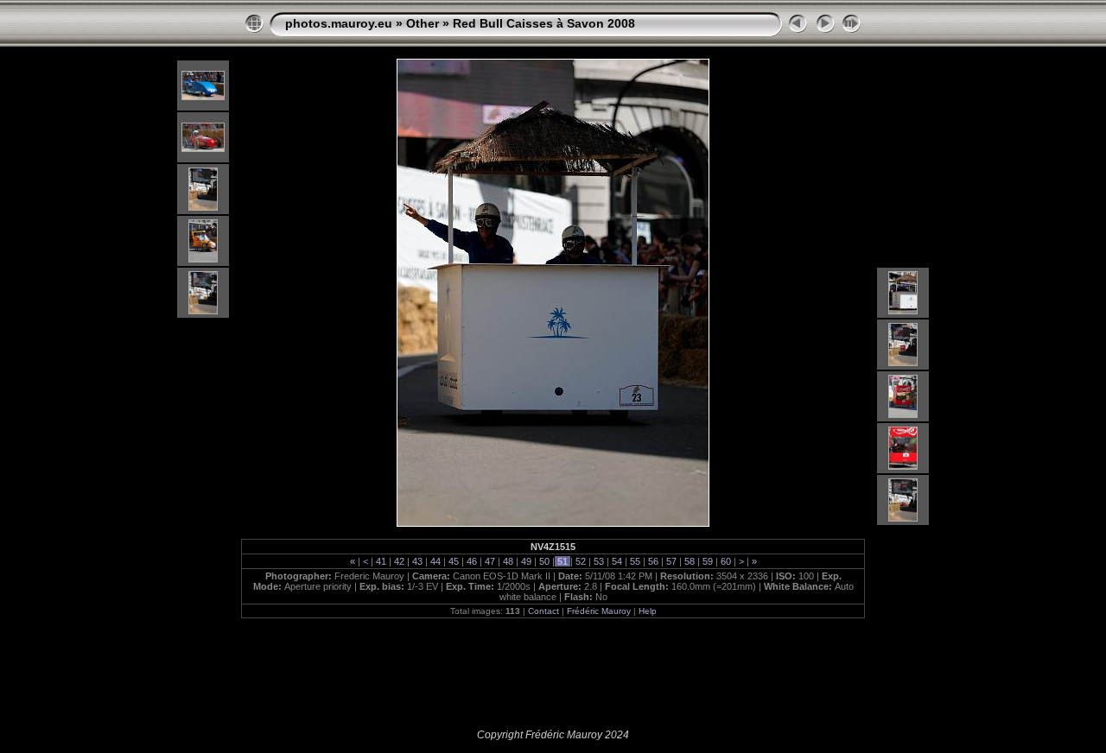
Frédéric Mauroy (599, 611)
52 (580, 561)
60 (726, 561)
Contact (543, 611)
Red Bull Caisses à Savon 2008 (544, 23)
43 (417, 561)
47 (490, 561)
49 (526, 561)
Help (648, 611)
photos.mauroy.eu (338, 23)
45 (453, 561)
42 (399, 561)
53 (599, 561)
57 (671, 561)
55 (635, 561)
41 (381, 561)
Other (422, 23)
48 (508, 561)
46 (472, 561)
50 (544, 561)
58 (689, 561)
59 (707, 561)
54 (617, 561)
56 (653, 561)
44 (435, 561)
